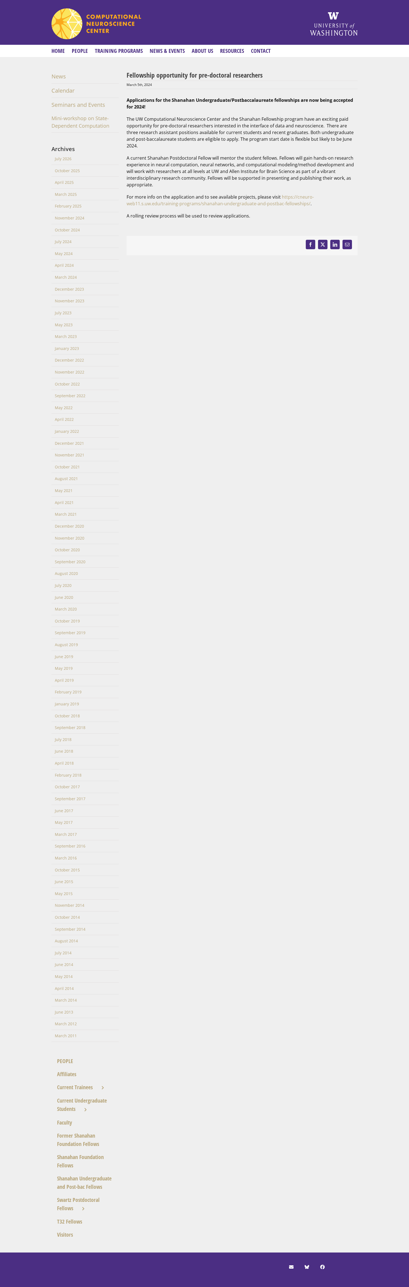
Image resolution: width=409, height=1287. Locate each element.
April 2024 (64, 265)
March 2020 (66, 609)
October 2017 (67, 786)
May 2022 (64, 407)
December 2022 (69, 360)
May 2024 (64, 253)
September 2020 (70, 561)
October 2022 (67, 384)
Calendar (63, 90)
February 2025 (68, 206)
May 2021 (64, 490)
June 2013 (64, 1012)
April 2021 (64, 502)
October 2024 (67, 230)
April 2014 (64, 988)
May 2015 (64, 893)
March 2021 (66, 514)
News (58, 76)
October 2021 (67, 467)
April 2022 (64, 419)
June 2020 (64, 597)
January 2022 (67, 431)
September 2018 (70, 727)
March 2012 (66, 1023)
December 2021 (69, 443)
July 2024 (63, 241)
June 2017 (64, 810)
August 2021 (66, 478)
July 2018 (63, 739)
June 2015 (64, 881)
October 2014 (67, 917)
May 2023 (64, 324)
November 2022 (69, 372)
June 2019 (64, 656)
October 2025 (67, 170)
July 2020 (63, 585)
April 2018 (64, 763)
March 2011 (66, 1035)
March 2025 (66, 194)
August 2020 (66, 573)
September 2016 (70, 846)
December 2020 (69, 526)
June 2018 (64, 751)
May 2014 (64, 976)
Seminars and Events (78, 104)
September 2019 (70, 632)
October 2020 (67, 549)
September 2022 (70, 395)
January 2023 (67, 348)
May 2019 (64, 668)
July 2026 (63, 158)
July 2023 (63, 312)
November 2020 (69, 538)
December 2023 (69, 289)
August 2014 (66, 940)
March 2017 (66, 834)
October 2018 (67, 715)
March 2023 (66, 336)
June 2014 (64, 964)
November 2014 (69, 905)
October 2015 (67, 870)
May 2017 (64, 822)
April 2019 (64, 680)
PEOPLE (65, 1061)
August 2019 (66, 644)
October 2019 (67, 621)
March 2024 (66, 277)
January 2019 (67, 704)
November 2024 (69, 218)
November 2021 (69, 455)
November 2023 (69, 300)
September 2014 (70, 929)
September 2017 (70, 798)
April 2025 (64, 182)
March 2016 (66, 858)
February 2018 (68, 775)
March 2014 (66, 1000)
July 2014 (63, 952)
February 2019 (68, 692)
